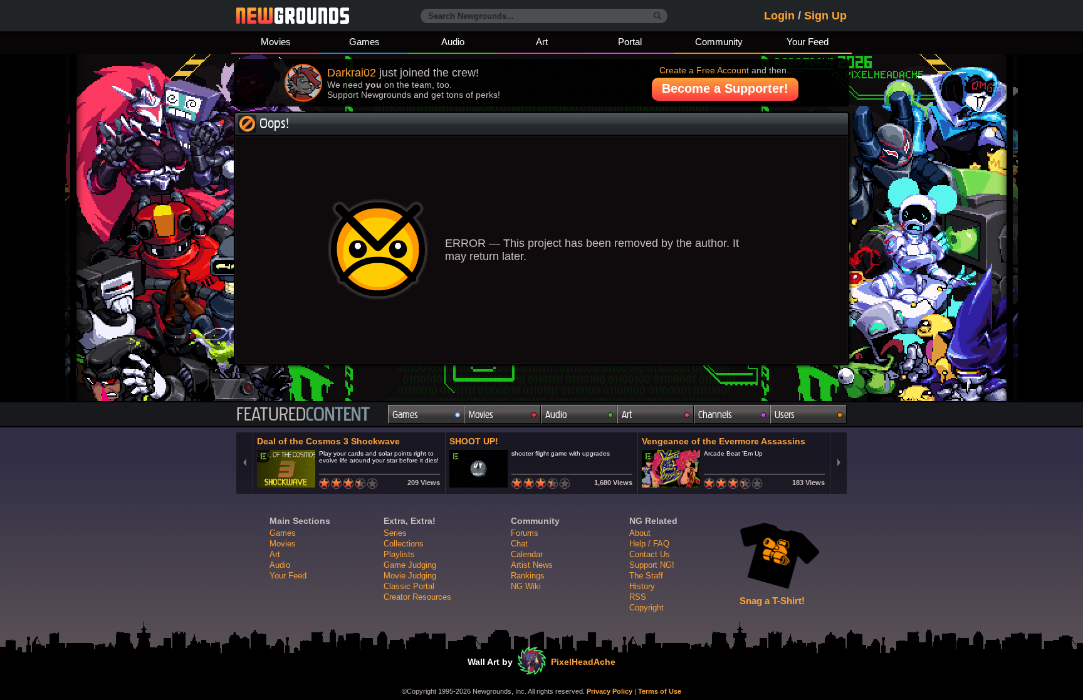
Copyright (646, 607)
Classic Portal (409, 586)
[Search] (658, 16)
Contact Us (649, 554)
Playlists (399, 554)
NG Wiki (526, 586)
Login (779, 15)
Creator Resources (417, 597)
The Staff (646, 575)
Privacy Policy (609, 691)
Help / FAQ (649, 543)
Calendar (527, 554)
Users (785, 415)
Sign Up (825, 15)
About (640, 533)
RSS (637, 597)
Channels (715, 415)
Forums (524, 533)
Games (364, 41)
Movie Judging (410, 575)
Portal (630, 41)
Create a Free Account (704, 70)
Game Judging (410, 565)
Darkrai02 (351, 72)
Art (542, 41)
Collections (404, 543)
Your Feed (808, 41)
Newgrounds (292, 16)
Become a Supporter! (725, 88)
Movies (276, 41)
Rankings (528, 575)
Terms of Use (659, 691)
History (642, 586)
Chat (519, 543)
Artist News (532, 565)
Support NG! (651, 565)
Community (719, 41)
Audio (452, 41)
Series (395, 533)
